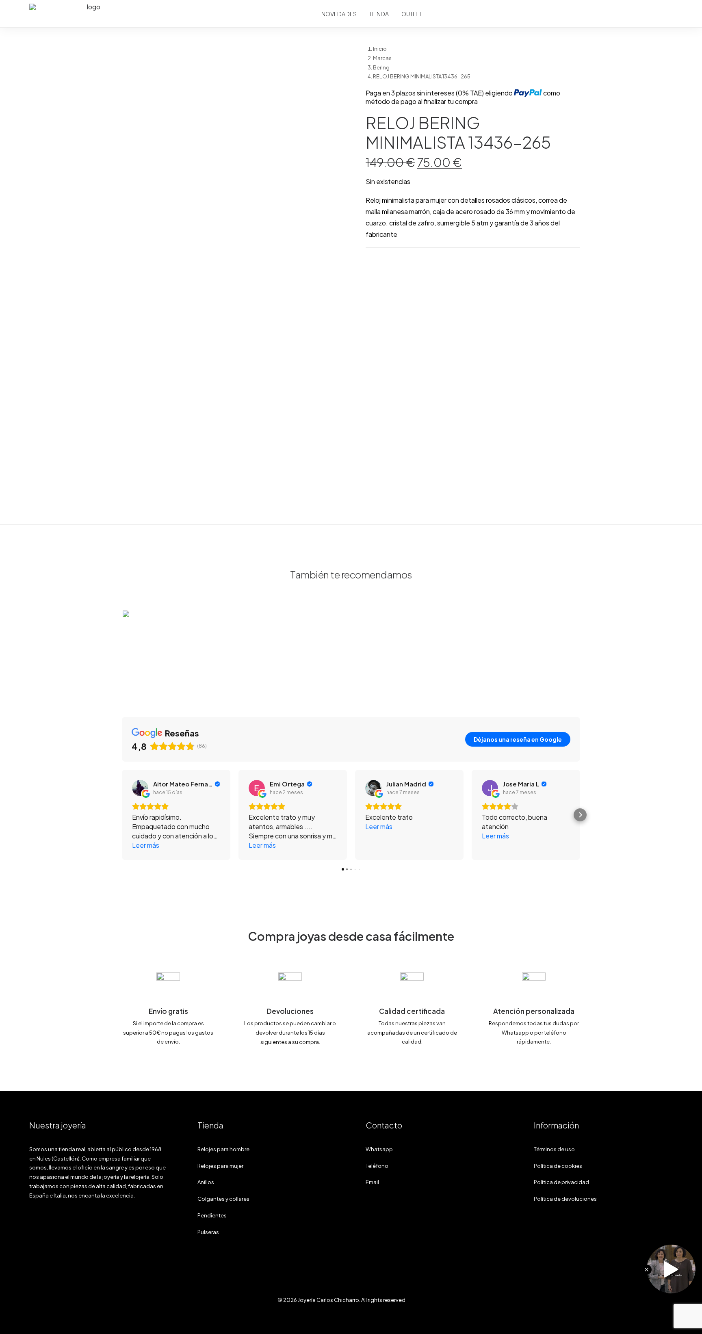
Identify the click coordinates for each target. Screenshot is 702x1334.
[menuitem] (339, 14)
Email (372, 1182)
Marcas (382, 58)
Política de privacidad (561, 1182)
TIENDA (379, 13)
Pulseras (208, 1232)
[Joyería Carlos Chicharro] (90, 14)
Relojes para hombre (223, 1149)
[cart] (665, 14)
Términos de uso (554, 1149)
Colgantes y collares (223, 1198)
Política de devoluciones (565, 1198)
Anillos (205, 1182)
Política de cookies (558, 1166)
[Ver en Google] (140, 788)
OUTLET (411, 13)
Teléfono (377, 1166)
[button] (229, 49)
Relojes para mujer (220, 1166)
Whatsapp (379, 1149)
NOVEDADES (339, 13)
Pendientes (212, 1215)
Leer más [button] (145, 845)
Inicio (380, 48)
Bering (381, 67)
